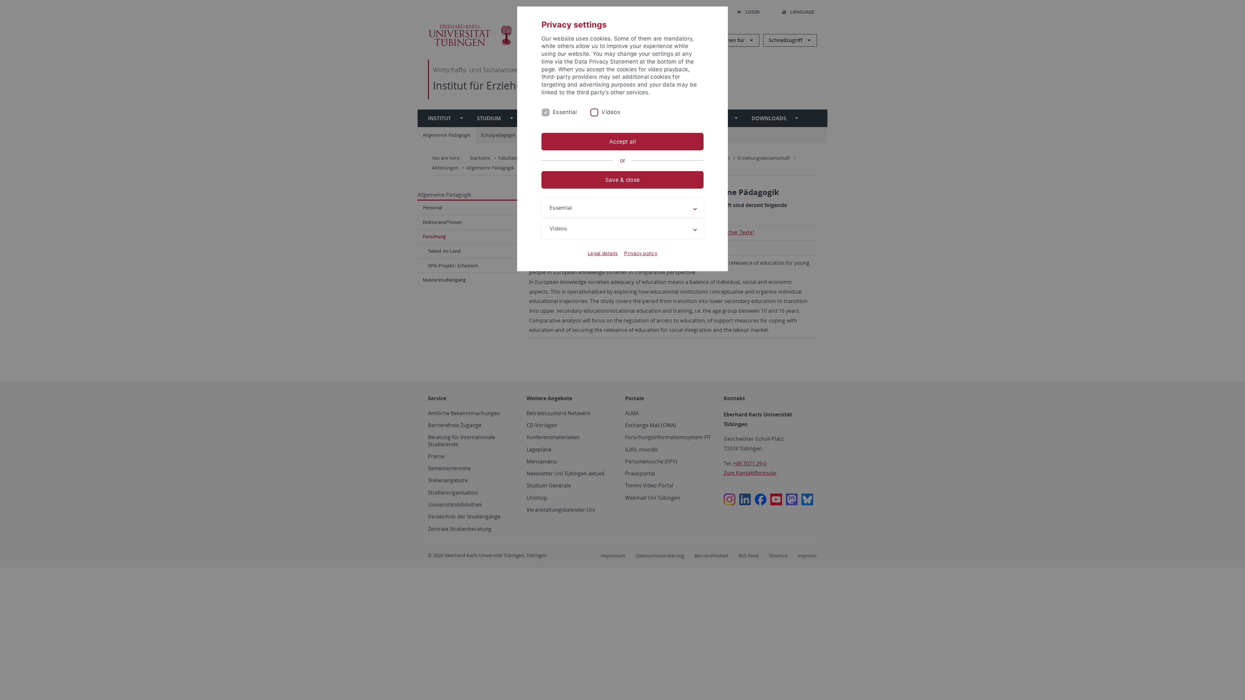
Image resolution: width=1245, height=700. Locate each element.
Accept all (622, 141)
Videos (610, 112)
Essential (565, 112)
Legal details (603, 253)
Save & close (622, 180)
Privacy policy (640, 253)
